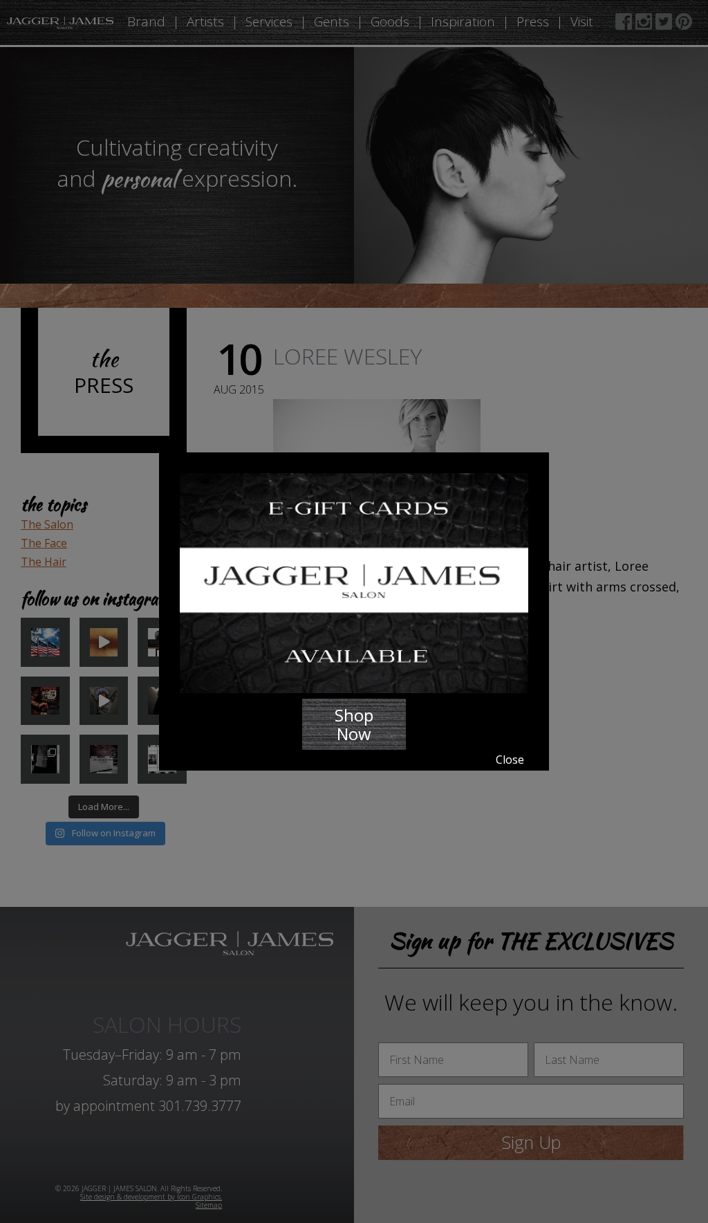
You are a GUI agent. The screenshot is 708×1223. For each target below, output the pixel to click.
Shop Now (354, 724)
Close (510, 759)
